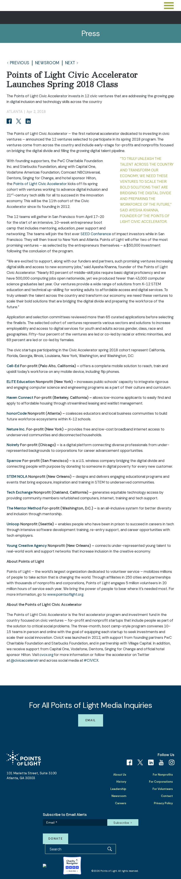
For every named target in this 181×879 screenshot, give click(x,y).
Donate (55, 839)
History (121, 782)
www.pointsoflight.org (65, 594)
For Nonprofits (163, 774)
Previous (19, 63)
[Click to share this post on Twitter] (19, 121)
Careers (120, 803)
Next (70, 63)
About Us (119, 774)
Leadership (118, 789)
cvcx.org (46, 654)
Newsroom (47, 63)
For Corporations (161, 782)
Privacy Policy (163, 803)
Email (90, 720)
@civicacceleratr (25, 660)
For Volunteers (163, 789)
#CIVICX (91, 660)
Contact (167, 796)
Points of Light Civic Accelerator (40, 183)
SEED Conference (96, 233)
